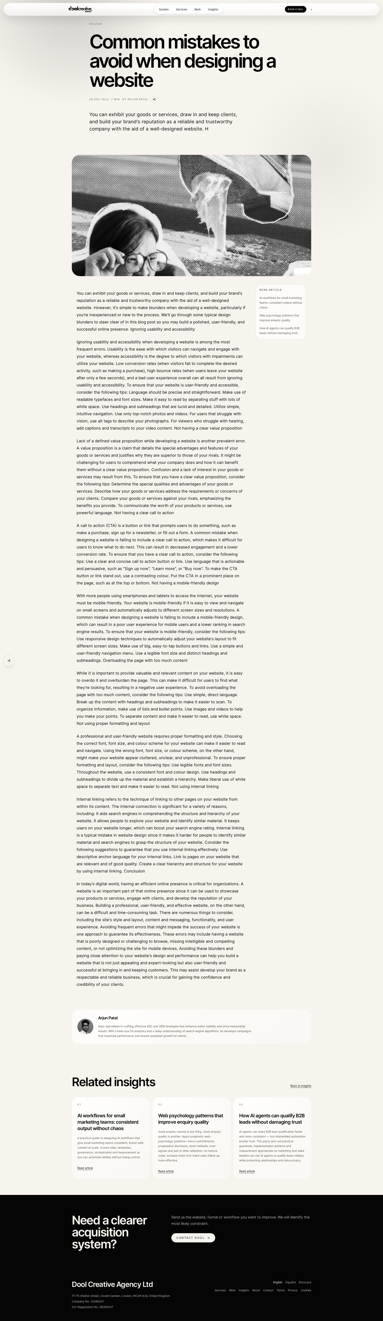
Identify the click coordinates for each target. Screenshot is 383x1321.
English (277, 1282)
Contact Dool (193, 1237)
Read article (85, 1168)
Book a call (295, 9)
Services (181, 9)
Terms (281, 1290)
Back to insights (300, 1085)
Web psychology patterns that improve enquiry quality (279, 318)
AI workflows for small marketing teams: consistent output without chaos (281, 302)
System (164, 9)
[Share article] (9, 661)
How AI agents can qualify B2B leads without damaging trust (280, 330)
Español (290, 1282)
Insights (213, 9)
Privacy (293, 1290)
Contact (268, 1290)
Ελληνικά (305, 1282)
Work (197, 9)
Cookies (306, 1290)
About (256, 1290)
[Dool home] (80, 9)
